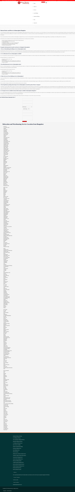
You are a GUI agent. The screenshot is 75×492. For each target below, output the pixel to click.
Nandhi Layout (5, 346)
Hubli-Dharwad (5, 281)
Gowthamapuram (5, 266)
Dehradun (4, 240)
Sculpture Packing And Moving (7, 393)
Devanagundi (5, 242)
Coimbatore (5, 227)
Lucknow (4, 322)
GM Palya (4, 264)
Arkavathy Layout (6, 151)
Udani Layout (5, 412)
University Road (5, 414)
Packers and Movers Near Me (17, 469)
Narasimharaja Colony (6, 348)
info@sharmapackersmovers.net (17, 484)
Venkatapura (5, 423)
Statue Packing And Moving (7, 401)
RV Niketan (5, 388)
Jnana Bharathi (5, 298)
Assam (4, 155)
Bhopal (4, 189)
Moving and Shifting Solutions (17, 460)
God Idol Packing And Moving (7, 265)
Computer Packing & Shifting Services (18, 462)
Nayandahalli (5, 349)
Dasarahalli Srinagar (6, 234)
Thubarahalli (5, 408)
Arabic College (5, 147)
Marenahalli (5, 327)
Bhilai (4, 188)
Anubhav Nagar (5, 145)
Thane (4, 407)
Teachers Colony (5, 405)
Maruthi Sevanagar (6, 329)
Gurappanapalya (5, 268)
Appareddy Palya (5, 146)
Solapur (4, 396)
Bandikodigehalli (5, 165)
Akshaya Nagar (5, 134)
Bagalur (4, 160)
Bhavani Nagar (5, 182)
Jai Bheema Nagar (6, 286)
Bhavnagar (4, 183)
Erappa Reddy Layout (6, 255)
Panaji (4, 363)
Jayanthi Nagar (5, 295)
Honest (4, 278)
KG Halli (4, 310)
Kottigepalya (5, 314)
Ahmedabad (5, 130)
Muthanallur (5, 339)
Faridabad (4, 259)
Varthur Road (5, 419)
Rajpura (4, 378)
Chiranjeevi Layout (6, 218)
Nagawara (4, 344)
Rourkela (4, 386)
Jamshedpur (5, 291)
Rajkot (4, 377)
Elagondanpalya (5, 254)
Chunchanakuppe (5, 223)
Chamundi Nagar (5, 202)
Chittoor (4, 219)
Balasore (4, 163)
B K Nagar (5, 157)
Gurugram (4, 269)
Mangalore (4, 324)
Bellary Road (5, 175)
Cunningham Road (6, 231)
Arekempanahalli (5, 149)
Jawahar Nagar (5, 293)
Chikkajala (4, 215)
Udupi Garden (5, 413)
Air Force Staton (5, 132)
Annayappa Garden (6, 143)
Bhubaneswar (5, 190)
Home (34, 3)
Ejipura (4, 253)
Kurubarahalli (5, 319)
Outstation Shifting (36, 16)
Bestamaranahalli (5, 177)
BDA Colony (5, 172)
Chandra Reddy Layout (6, 204)
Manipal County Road (6, 325)
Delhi (4, 241)
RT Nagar (4, 387)
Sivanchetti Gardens (6, 395)
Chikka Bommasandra (6, 211)
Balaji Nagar (5, 162)
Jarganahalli (5, 292)
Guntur (4, 267)
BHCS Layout (5, 184)
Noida (4, 359)
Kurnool (4, 318)
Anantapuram (5, 139)
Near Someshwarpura (6, 353)
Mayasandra (5, 332)
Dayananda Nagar (5, 237)
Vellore (4, 422)
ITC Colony (5, 284)
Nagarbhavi (5, 342)
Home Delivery (5, 277)
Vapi (4, 418)
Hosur (4, 280)
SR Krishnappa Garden (6, 398)
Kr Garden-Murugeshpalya (7, 315)
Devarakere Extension (6, 243)
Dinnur (4, 248)
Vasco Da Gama (5, 420)
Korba (4, 313)
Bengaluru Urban (5, 176)
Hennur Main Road (6, 275)
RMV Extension (5, 385)
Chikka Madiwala (5, 212)
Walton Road (5, 429)
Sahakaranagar (5, 389)
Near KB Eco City (6, 352)
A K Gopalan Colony (6, 127)
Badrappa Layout (5, 158)
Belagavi (4, 174)
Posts (34, 19)
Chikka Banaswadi (6, 209)
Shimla (4, 394)
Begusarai (4, 173)
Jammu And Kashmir (6, 289)
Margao (4, 328)
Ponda (4, 371)
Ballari (4, 164)
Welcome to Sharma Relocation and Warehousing (9, 0)
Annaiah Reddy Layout (6, 141)
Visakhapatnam (5, 425)
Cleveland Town (5, 224)
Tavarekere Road (5, 404)
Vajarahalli (4, 417)
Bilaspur (4, 194)
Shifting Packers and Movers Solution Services (19, 453)
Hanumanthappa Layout (6, 272)
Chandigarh (5, 203)
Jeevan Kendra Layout (6, 296)
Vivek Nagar (5, 426)
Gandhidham (5, 262)
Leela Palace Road (6, 321)
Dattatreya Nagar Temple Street (7, 235)
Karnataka (4, 306)
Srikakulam (5, 399)
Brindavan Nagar (5, 196)
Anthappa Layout (5, 144)
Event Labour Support (6, 257)
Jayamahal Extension (6, 294)
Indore (4, 283)
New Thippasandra (6, 356)
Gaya (4, 263)
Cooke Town (5, 228)
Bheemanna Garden (6, 185)
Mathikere (4, 330)
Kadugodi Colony (5, 301)
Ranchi (4, 381)
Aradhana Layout (5, 148)
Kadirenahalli (5, 300)
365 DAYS (5, 126)
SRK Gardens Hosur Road (7, 400)
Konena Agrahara (5, 312)
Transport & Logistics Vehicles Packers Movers (19, 455)
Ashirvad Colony (5, 153)
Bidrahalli (4, 192)
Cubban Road (5, 230)
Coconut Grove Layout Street (7, 226)
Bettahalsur (5, 179)
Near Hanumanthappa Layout (7, 350)
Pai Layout (4, 361)
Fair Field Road (5, 258)
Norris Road (5, 360)
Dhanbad (4, 245)
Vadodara (4, 416)
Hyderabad (5, 282)
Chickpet (4, 207)
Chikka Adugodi (5, 208)
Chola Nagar (5, 220)
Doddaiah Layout (5, 249)
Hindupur (4, 276)
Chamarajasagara (5, 201)
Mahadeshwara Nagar (6, 323)
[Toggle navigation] (46, 2)
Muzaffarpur (5, 340)
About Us (35, 6)
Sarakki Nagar (5, 391)
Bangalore (4, 166)
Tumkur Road (5, 411)
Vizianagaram (5, 427)
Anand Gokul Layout (6, 137)
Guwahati (4, 270)
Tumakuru (4, 410)
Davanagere (5, 236)
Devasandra (5, 244)
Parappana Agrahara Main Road (7, 367)
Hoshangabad (5, 279)
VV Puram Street (5, 428)
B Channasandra (5, 156)
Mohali (4, 334)
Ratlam (4, 383)
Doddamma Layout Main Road (7, 250)
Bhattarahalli (5, 181)
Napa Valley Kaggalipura (6, 347)
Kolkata (4, 311)
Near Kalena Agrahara (6, 351)
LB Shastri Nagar (5, 320)
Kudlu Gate (5, 317)
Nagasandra (5, 343)
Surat (4, 402)
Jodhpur (4, 299)
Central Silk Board (6, 200)
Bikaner (4, 193)
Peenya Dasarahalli (6, 370)
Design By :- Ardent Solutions (7, 490)
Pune (4, 372)
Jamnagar (4, 290)
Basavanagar (5, 170)
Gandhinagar (5, 261)
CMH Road (5, 225)
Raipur (4, 374)
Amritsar (4, 136)
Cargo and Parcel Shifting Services (18, 457)
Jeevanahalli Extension (6, 297)
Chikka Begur (5, 210)
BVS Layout (5, 197)
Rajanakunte (5, 376)
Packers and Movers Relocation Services (18, 464)
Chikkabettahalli (5, 213)
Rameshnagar (5, 380)
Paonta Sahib (5, 366)
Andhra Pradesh (5, 140)
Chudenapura (5, 222)
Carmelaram (5, 199)
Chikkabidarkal (5, 214)
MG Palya (4, 333)
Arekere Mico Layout (6, 150)
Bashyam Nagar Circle (6, 171)
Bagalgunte (5, 159)
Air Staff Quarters (5, 133)
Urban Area (5, 415)
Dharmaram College (6, 246)
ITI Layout (4, 285)
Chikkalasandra (5, 216)
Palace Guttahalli (5, 362)
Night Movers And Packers (7, 357)
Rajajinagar (5, 375)
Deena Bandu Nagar (6, 238)
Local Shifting (36, 13)
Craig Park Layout (6, 229)
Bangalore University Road (7, 167)
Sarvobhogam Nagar (6, 392)
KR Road (4, 316)
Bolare (4, 195)
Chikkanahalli (5, 217)
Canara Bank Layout (6, 198)
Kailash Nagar (5, 303)
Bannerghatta (5, 169)
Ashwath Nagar (5, 154)
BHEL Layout (5, 187)
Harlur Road (5, 274)
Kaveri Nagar (5, 309)
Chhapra (4, 206)
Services (35, 9)
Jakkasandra (5, 288)
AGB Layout (5, 129)
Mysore (4, 341)
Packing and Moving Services (17, 467)
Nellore (4, 355)
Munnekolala (5, 338)
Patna (4, 368)
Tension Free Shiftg (6, 406)
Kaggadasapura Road (6, 302)
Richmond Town (5, 384)
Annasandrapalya (5, 142)
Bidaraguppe (5, 191)
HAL (4, 271)
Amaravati (4, 135)
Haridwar (4, 273)
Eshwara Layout (5, 256)
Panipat (4, 365)
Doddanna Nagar (5, 251)
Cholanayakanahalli (6, 221)
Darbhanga (5, 233)
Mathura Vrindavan (6, 331)
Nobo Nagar (5, 358)
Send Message (24, 121)
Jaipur (4, 287)
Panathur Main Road (6, 364)
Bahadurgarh (5, 161)
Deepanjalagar (5, 239)
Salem (4, 390)
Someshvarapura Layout (6, 397)
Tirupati (4, 409)
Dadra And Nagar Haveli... (7, 232)
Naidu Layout (5, 345)
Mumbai (4, 335)
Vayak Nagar (5, 421)
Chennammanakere (6, 205)
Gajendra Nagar (5, 260)
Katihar (4, 307)
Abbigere (4, 128)
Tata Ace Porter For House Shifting (8, 403)
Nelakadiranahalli (5, 354)
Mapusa (4, 326)
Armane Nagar (5, 152)
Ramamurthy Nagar (6, 379)
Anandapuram (5, 138)
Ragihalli (4, 373)
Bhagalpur (4, 180)
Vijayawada (5, 424)
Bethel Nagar (5, 178)
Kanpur (4, 305)
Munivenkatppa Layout (6, 337)
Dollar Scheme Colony (6, 252)
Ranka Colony (5, 382)
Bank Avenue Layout (6, 168)
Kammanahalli (5, 304)
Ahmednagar (5, 131)
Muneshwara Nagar (6, 336)
